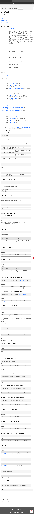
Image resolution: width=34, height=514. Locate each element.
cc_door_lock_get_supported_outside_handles (16, 110)
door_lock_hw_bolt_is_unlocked (14, 98)
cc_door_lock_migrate (12, 122)
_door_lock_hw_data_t (4, 22)
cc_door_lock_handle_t (22, 280)
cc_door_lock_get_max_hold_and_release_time (16, 116)
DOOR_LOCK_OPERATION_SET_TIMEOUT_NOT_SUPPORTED (19, 127)
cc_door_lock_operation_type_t (14, 48)
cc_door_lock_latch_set (12, 80)
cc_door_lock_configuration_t (6, 18)
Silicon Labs (3, 0)
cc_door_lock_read (12, 120)
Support (9, 510)
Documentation (8, 0)
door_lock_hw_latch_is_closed (13, 101)
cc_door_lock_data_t (4, 20)
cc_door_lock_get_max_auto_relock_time (15, 114)
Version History (5, 510)
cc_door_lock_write (12, 118)
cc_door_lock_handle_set (13, 83)
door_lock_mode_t (12, 28)
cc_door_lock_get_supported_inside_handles (16, 107)
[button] (2, 3)
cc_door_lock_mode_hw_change (14, 95)
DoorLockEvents (3, 24)
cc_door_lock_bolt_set (12, 85)
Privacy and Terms (24, 510)
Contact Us (19, 510)
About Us (11, 510)
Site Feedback (29, 510)
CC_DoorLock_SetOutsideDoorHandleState (16, 88)
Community (14, 0)
